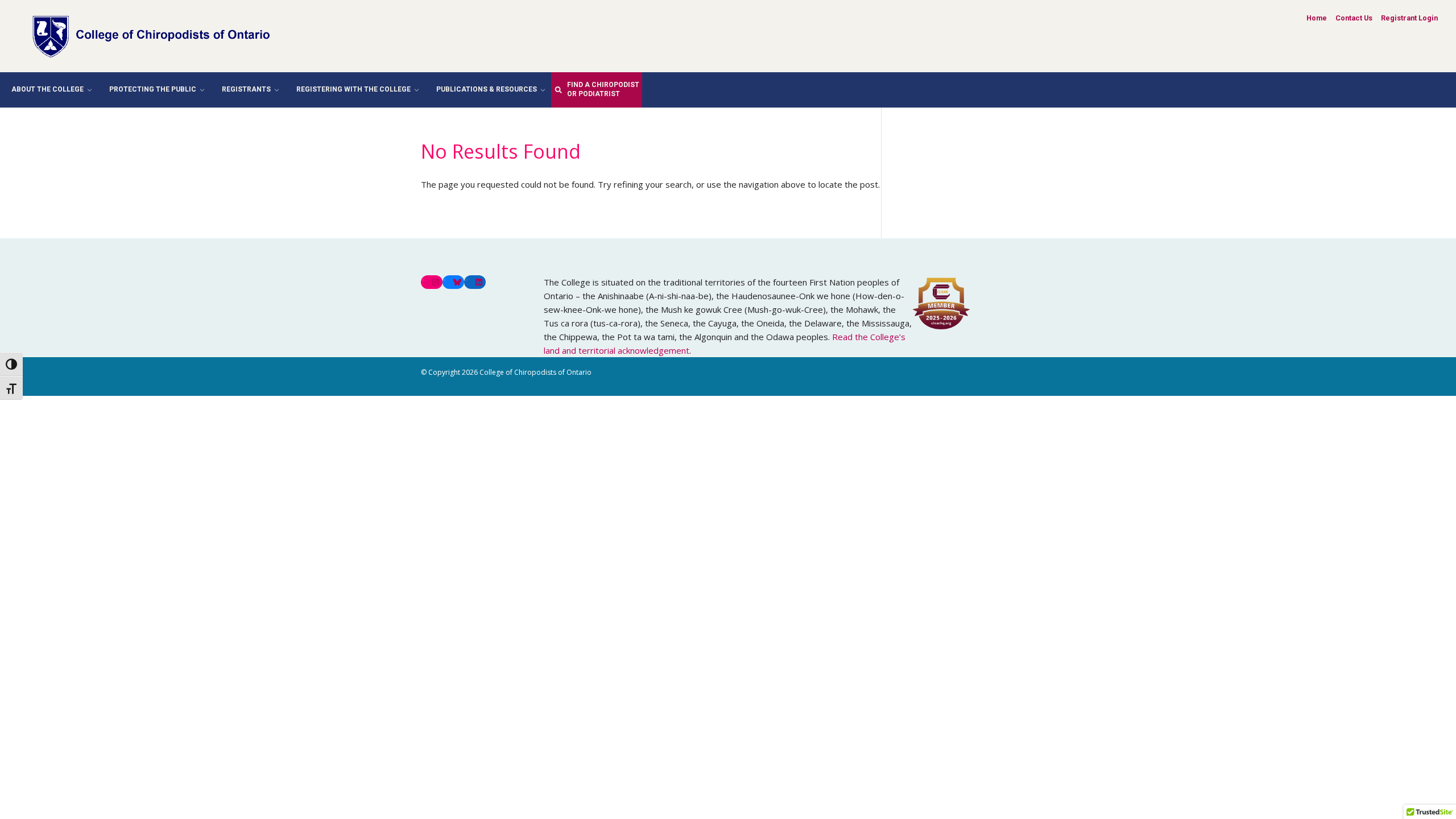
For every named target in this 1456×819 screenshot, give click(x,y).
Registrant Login (1409, 18)
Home (1316, 18)
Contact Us (1353, 18)
